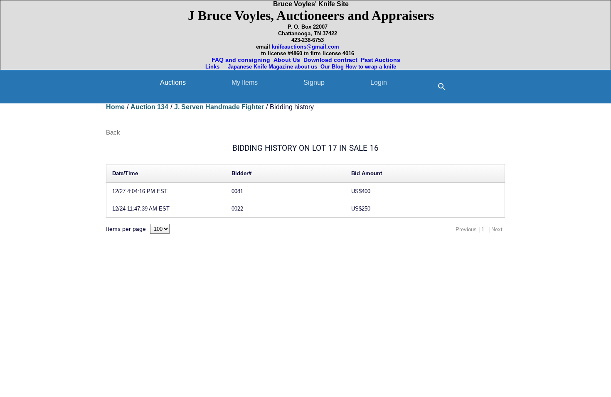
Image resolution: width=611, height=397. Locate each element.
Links (213, 67)
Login (378, 82)
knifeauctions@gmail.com (305, 47)
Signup (314, 82)
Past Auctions (382, 59)
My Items (245, 82)
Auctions (173, 82)
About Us (286, 59)
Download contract (330, 59)
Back (113, 132)
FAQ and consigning (240, 59)
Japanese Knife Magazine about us (270, 67)
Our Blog (332, 67)
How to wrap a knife (372, 67)
